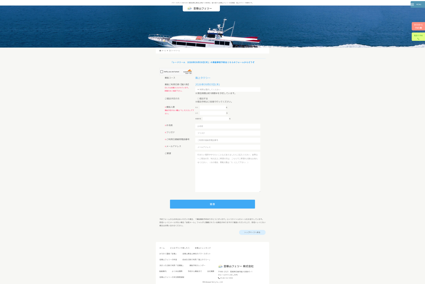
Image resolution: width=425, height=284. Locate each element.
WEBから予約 (418, 26)
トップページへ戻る (252, 232)
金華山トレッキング (203, 248)
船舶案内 (162, 271)
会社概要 (210, 271)
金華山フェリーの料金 (168, 259)
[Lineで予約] (266, 260)
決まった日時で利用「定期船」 (171, 265)
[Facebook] (264, 260)
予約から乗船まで (195, 271)
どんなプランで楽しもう (179, 248)
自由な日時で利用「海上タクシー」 (196, 259)
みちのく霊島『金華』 (168, 253)
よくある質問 (177, 271)
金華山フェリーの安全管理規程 (171, 277)
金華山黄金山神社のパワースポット (196, 253)
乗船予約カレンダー (197, 265)
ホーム (162, 248)
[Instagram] (262, 260)
